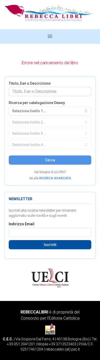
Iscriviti (50, 245)
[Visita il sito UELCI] (50, 278)
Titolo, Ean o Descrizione (30, 83)
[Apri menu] (50, 36)
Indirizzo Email (21, 224)
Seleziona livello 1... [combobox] (29, 111)
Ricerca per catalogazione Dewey (37, 103)
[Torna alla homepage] (50, 14)
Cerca (50, 160)
